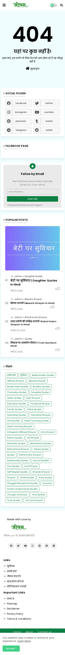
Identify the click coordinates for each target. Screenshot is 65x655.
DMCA (10, 598)
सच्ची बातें (11, 375)
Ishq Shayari (47, 432)
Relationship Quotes (17, 460)
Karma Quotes (14, 437)
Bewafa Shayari (37, 380)
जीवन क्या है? (14, 576)
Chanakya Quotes (17, 392)
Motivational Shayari (18, 449)
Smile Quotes (27, 477)
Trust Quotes (13, 500)
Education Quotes (16, 403)
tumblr (49, 121)
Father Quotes (34, 409)
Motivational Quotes (40, 443)
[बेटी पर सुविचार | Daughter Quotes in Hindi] (32, 248)
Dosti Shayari (33, 397)
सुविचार (23, 375)
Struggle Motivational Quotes (22, 483)
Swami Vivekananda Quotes (22, 488)
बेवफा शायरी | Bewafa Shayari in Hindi (32, 303)
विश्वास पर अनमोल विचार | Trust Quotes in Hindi (33, 344)
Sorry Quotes (45, 477)
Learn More (24, 641)
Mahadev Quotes (16, 443)
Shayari (11, 477)
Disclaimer (13, 608)
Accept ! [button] (11, 648)
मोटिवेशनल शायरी (16, 586)
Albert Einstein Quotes (43, 375)
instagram (21, 112)
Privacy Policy (15, 614)
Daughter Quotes (40, 392)
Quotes (11, 454)
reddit (49, 130)
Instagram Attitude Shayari (21, 432)
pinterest (21, 121)
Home (17, 632)
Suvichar (47, 483)
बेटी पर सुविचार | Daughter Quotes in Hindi (33, 282)
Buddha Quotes (41, 386)
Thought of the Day (17, 494)
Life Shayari (33, 437)
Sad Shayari (31, 466)
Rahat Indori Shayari (30, 454)
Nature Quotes (41, 449)
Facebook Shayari (40, 403)
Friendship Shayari (40, 415)
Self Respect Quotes (17, 471)
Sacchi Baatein (41, 460)
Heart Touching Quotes (36, 420)
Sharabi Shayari (41, 471)
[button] (61, 5)
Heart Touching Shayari (19, 426)
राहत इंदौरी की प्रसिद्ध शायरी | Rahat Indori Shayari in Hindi (33, 323)
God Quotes (13, 420)
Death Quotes (14, 397)
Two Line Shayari (34, 500)
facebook (20, 103)
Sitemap (12, 603)
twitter (49, 103)
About (29, 632)
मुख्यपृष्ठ (35, 68)
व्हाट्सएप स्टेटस (15, 581)
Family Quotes (14, 409)
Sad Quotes (13, 466)
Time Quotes (38, 494)
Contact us (44, 632)
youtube (49, 112)
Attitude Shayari (15, 380)
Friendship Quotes (16, 415)
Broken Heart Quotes (17, 386)
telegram (21, 130)
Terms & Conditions (19, 619)
